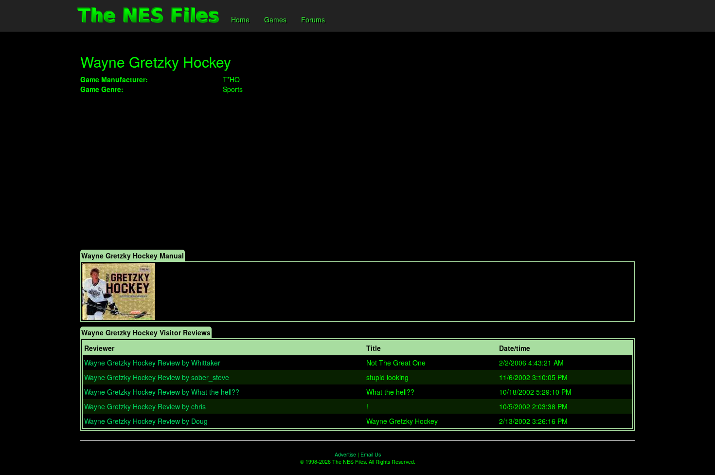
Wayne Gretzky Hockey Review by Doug (146, 421)
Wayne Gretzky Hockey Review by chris (145, 406)
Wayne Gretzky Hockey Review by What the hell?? (161, 392)
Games (275, 19)
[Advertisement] (357, 172)
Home (240, 19)
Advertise (345, 454)
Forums (313, 19)
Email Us (370, 454)
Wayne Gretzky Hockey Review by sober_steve (156, 377)
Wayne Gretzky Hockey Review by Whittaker (152, 362)
